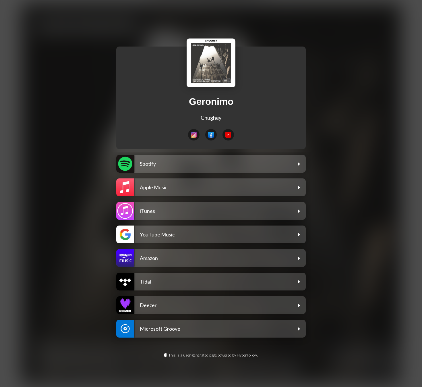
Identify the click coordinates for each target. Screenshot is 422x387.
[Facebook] (211, 134)
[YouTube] (228, 134)
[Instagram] (194, 134)
